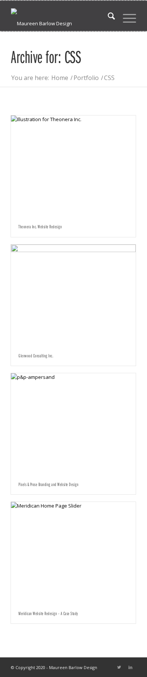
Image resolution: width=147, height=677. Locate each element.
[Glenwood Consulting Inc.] (73, 295)
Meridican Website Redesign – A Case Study (48, 613)
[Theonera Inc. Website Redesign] (73, 165)
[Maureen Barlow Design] (61, 16)
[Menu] (125, 16)
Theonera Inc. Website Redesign (40, 226)
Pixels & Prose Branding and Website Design (48, 484)
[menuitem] (107, 16)
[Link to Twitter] (119, 667)
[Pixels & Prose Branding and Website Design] (73, 423)
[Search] (107, 16)
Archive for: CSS (46, 56)
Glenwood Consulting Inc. (35, 355)
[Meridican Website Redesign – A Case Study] (73, 552)
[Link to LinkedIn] (130, 667)
